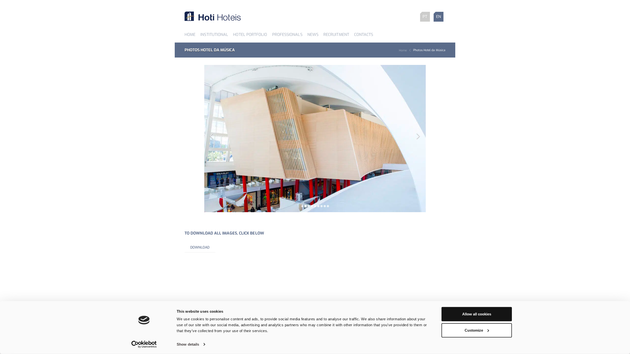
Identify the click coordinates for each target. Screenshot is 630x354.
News (312, 34)
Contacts (363, 34)
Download (200, 247)
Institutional (214, 34)
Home (190, 34)
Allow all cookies (476, 314)
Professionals (287, 34)
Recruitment (336, 34)
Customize (474, 330)
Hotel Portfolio (250, 34)
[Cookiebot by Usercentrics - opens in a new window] (144, 344)
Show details (188, 344)
